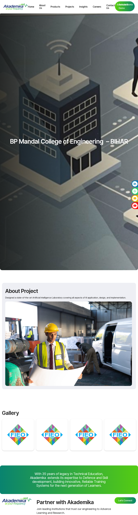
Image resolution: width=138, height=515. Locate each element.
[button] (55, 6)
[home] (15, 6)
